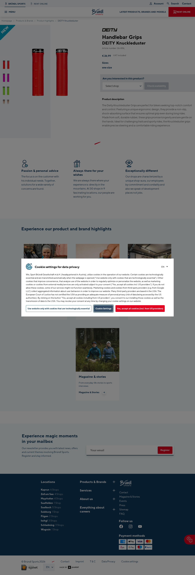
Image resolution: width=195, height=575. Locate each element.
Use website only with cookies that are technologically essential (59, 308)
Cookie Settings (103, 308)
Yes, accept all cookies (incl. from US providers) (140, 308)
